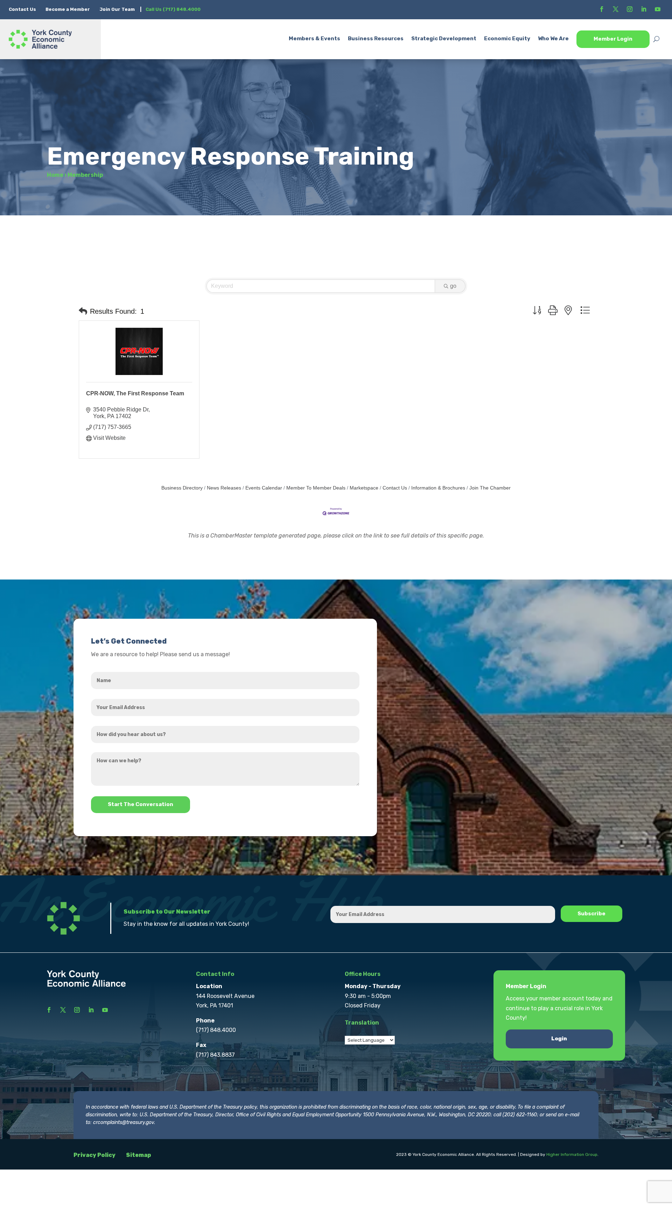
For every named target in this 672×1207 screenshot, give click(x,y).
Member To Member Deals (315, 488)
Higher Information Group (571, 1154)
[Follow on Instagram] (629, 9)
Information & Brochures (438, 488)
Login (559, 1038)
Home (55, 175)
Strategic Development (443, 38)
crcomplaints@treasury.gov (123, 1122)
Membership (85, 175)
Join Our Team (117, 9)
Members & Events (314, 38)
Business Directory (182, 488)
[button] (83, 311)
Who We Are (553, 38)
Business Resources (376, 38)
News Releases (224, 488)
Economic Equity (507, 38)
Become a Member (68, 9)
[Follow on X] (615, 9)
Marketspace (364, 488)
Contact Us (23, 9)
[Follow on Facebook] (601, 9)
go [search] (453, 286)
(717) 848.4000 (216, 1030)
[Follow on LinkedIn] (643, 9)
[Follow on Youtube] (657, 9)
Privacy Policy (94, 1155)
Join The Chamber (490, 488)
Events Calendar (263, 488)
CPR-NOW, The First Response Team (135, 393)
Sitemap (138, 1155)
